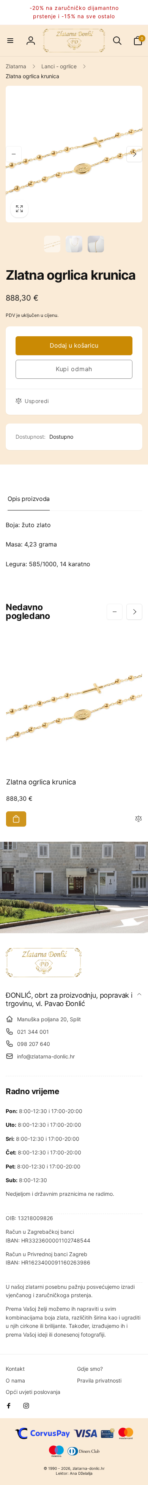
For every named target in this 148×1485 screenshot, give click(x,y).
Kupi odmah (74, 369)
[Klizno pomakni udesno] (134, 154)
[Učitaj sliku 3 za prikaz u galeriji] (96, 244)
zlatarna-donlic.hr (88, 1468)
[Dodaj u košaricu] (16, 819)
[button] (10, 40)
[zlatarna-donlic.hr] (44, 975)
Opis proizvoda (29, 498)
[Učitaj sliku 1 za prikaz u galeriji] (52, 244)
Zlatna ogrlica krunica (41, 782)
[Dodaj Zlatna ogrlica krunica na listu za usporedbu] (138, 819)
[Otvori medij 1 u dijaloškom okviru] (74, 154)
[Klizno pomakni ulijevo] (14, 154)
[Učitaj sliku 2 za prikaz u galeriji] (74, 244)
